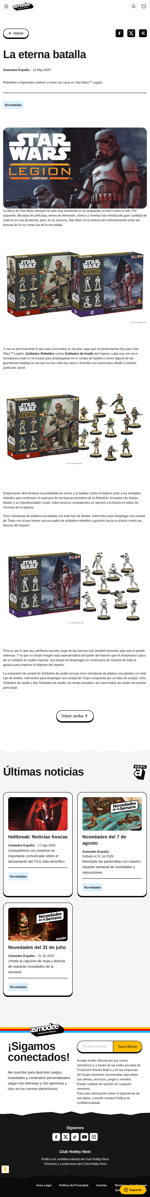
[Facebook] (56, 1137)
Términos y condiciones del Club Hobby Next (75, 1164)
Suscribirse (127, 1046)
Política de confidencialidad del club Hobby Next (75, 1159)
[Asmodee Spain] (23, 6)
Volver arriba (72, 716)
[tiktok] (75, 1137)
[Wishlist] (143, 6)
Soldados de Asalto (79, 353)
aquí (126, 1074)
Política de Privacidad (73, 1185)
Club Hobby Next (75, 1151)
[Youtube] (84, 1137)
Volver (18, 33)
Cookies (101, 1185)
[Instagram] (94, 1137)
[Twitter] (66, 1137)
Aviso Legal (43, 1185)
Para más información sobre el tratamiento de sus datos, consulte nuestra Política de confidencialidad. (108, 1098)
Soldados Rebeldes (39, 353)
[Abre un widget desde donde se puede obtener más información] (133, 1190)
